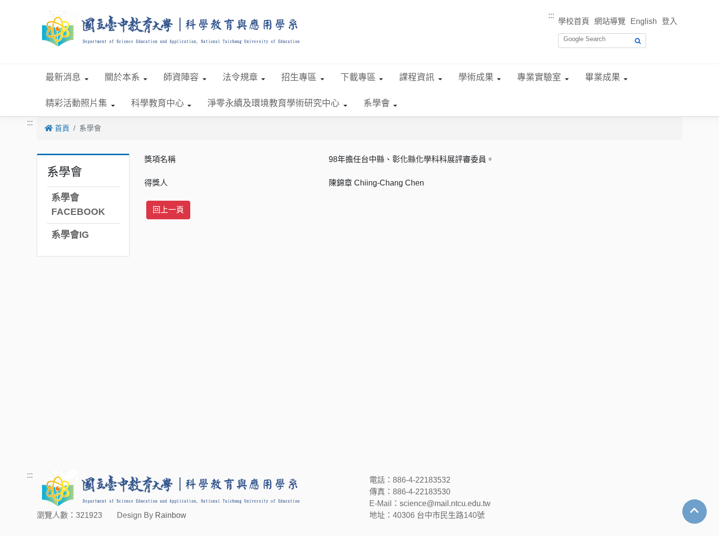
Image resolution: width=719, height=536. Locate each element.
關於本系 (122, 77)
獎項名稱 (160, 159)
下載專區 (358, 77)
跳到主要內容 (23, 5)
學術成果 (476, 77)
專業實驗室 (539, 77)
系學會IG (70, 235)
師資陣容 (181, 77)
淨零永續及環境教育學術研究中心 (273, 103)
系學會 (376, 103)
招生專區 (298, 77)
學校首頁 (573, 21)
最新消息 (63, 77)
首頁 (61, 128)
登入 (669, 21)
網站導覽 (610, 21)
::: (551, 15)
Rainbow (170, 515)
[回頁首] (694, 510)
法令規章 (240, 77)
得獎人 (156, 183)
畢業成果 (602, 77)
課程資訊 (416, 77)
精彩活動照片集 (76, 103)
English (643, 21)
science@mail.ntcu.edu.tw (445, 503)
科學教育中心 (157, 103)
